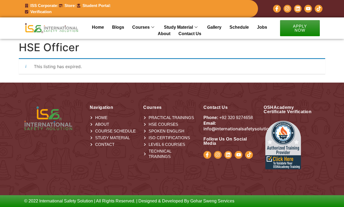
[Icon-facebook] (277, 9)
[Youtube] (308, 9)
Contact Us (189, 33)
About (164, 33)
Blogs (118, 27)
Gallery (214, 27)
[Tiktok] (318, 9)
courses (141, 27)
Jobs (262, 27)
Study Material (178, 27)
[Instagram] (287, 9)
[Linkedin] (298, 9)
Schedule (239, 27)
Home (98, 27)
